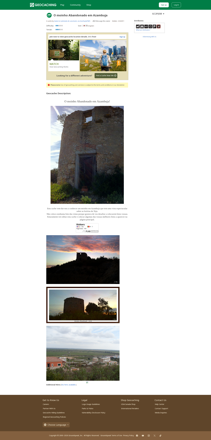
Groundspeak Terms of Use (111, 435)
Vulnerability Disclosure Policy (93, 412)
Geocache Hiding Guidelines (54, 412)
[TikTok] (160, 436)
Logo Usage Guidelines (91, 404)
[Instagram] (148, 436)
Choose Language (57, 424)
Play (62, 5)
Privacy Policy (128, 435)
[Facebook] (137, 436)
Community (75, 5)
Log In (176, 5)
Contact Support (161, 408)
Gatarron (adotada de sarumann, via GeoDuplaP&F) (72, 21)
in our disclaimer (118, 85)
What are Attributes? (143, 30)
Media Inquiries (161, 412)
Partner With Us (49, 408)
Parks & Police (87, 408)
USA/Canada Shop (128, 404)
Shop (88, 5)
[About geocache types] (49, 15)
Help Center (159, 404)
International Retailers (130, 408)
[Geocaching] (43, 4)
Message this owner (103, 21)
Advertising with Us (149, 37)
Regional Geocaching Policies (54, 417)
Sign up (164, 5)
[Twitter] (154, 436)
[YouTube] (142, 436)
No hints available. (68, 385)
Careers (46, 404)
